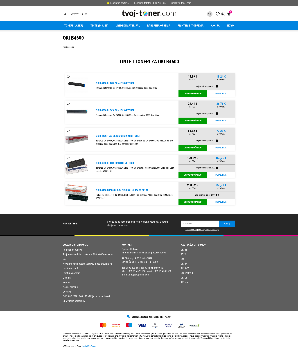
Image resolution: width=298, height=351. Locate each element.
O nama (67, 277)
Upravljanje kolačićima (74, 301)
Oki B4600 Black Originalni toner (115, 163)
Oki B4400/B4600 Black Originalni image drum (122, 190)
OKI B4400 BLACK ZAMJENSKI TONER (115, 83)
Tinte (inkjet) (99, 25)
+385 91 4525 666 (136, 271)
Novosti (75, 14)
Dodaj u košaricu (192, 93)
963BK (184, 263)
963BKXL (185, 268)
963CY (184, 277)
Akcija (215, 25)
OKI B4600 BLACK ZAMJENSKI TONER (115, 110)
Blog (84, 14)
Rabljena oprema (158, 25)
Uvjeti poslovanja (71, 273)
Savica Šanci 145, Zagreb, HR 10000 (140, 261)
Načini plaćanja (70, 287)
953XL (184, 254)
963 (183, 259)
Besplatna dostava (119, 3)
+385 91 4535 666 (162, 271)
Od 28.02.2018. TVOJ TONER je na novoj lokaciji (87, 296)
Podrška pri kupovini (73, 249)
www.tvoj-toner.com (71, 340)
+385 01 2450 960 (154, 267)
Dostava (67, 291)
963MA (184, 282)
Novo (230, 25)
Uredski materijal (128, 25)
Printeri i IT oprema (190, 25)
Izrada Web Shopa (89, 346)
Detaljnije (220, 93)
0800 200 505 (159, 3)
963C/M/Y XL (187, 273)
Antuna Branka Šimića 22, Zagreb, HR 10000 (144, 252)
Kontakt (67, 282)
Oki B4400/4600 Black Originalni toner (118, 135)
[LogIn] (223, 14)
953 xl (184, 249)
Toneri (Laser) (73, 25)
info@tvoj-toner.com (181, 3)
